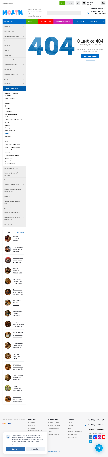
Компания (32, 419)
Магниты (7, 196)
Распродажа (46, 21)
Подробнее (35, 449)
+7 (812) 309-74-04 (98, 8)
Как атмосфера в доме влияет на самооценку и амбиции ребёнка (18, 335)
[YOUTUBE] (103, 437)
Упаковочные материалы (12, 180)
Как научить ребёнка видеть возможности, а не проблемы (18, 399)
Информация (53, 419)
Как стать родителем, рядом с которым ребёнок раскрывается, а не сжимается (18, 356)
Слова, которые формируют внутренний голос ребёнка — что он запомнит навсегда (18, 378)
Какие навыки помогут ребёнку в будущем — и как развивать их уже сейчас (17, 314)
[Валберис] (99, 437)
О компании (32, 422)
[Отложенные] (78, 3)
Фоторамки (8, 224)
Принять (15, 449)
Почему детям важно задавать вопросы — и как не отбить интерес (18, 292)
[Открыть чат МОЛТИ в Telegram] (99, 448)
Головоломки (9, 41)
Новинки (32, 21)
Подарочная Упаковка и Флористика (12, 218)
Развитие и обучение (11, 74)
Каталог (10, 21)
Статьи (50, 431)
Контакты (93, 21)
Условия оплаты (53, 422)
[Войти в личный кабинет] (103, 3)
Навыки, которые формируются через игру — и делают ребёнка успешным (18, 271)
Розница (69, 3)
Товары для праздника (11, 184)
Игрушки (7, 26)
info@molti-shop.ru (54, 451)
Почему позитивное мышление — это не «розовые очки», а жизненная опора (17, 388)
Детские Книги (9, 208)
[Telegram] (90, 441)
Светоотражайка (9, 60)
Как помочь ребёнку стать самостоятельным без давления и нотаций (18, 281)
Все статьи (20, 232)
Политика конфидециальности (35, 429)
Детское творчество (10, 64)
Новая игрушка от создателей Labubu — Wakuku (18, 260)
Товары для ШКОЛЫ (11, 88)
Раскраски (7, 69)
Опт (62, 3)
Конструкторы (9, 31)
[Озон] (95, 437)
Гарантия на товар (54, 428)
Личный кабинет (53, 434)
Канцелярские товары (11, 36)
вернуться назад (91, 59)
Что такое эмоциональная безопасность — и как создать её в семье (18, 324)
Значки (6, 50)
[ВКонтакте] (90, 437)
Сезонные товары (63, 21)
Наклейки (7, 83)
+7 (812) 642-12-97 (98, 11)
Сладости (7, 55)
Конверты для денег (11, 168)
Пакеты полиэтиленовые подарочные (12, 190)
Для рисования (9, 79)
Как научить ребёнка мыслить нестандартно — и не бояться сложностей (18, 303)
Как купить (80, 21)
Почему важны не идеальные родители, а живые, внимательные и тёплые (18, 346)
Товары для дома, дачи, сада (12, 202)
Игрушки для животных (12, 212)
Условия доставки (54, 425)
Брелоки (7, 45)
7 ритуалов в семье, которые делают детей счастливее (18, 367)
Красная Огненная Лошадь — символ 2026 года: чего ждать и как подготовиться (18, 239)
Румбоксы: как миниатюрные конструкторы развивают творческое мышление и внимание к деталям (18, 249)
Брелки (70, 428)
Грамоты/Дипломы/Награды (11, 174)
